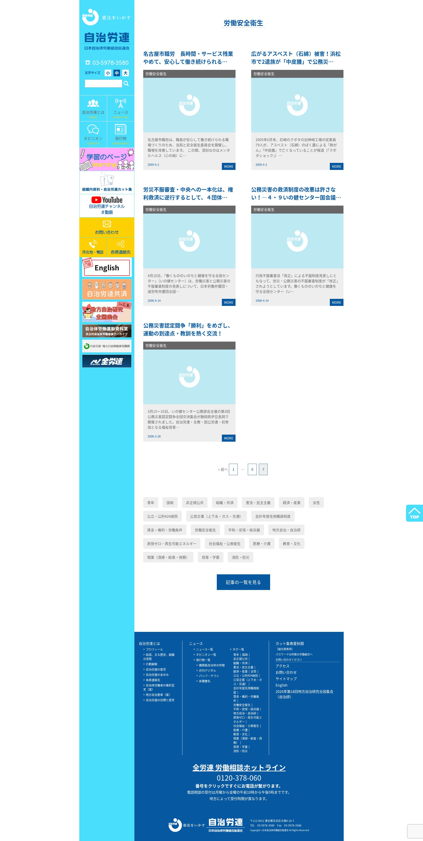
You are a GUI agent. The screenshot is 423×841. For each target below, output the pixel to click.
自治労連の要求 (156, 669)
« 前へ (223, 469)
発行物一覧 (203, 660)
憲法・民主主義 (258, 502)
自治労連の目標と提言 (160, 700)
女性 (316, 502)
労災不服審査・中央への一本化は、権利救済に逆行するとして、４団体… (188, 193)
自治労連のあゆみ (157, 674)
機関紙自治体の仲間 (212, 665)
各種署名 (204, 681)
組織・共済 (225, 502)
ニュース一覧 (204, 649)
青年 (150, 502)
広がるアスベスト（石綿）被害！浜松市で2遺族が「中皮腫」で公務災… (296, 57)
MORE (228, 166)
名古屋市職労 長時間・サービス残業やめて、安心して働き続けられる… (188, 57)
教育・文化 (292, 543)
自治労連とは (149, 643)
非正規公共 (195, 502)
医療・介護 (262, 543)
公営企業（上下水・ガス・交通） (216, 516)
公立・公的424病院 (162, 516)
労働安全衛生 (156, 73)
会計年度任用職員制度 (273, 516)
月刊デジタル (207, 670)
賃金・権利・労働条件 (164, 529)
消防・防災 (240, 557)
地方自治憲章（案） (159, 694)
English (282, 685)
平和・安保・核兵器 (244, 529)
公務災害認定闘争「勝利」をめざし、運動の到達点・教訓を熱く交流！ (188, 329)
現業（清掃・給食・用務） (168, 557)
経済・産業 (292, 502)
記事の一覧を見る (243, 582)
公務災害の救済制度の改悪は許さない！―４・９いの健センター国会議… (296, 193)
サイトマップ (286, 678)
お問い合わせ (286, 672)
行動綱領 (151, 664)
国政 (170, 502)
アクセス (282, 665)
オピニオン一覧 (206, 654)
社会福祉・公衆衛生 (225, 543)
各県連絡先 (153, 680)
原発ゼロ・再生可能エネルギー (172, 543)
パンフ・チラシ (209, 676)
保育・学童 (210, 557)
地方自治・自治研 (286, 529)
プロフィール (154, 649)
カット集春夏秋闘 (290, 643)
